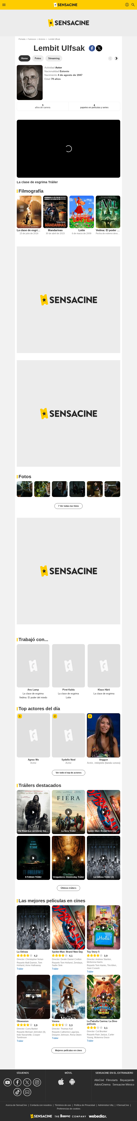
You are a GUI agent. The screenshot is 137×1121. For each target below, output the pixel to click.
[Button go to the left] (110, 58)
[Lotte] (81, 212)
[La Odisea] (33, 927)
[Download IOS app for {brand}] (63, 1081)
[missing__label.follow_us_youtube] (8, 1082)
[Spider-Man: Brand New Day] (68, 927)
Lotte (81, 230)
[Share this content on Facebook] (92, 48)
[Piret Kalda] (68, 665)
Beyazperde (127, 1080)
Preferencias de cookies (68, 1108)
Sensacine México (123, 1084)
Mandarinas (55, 230)
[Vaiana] (68, 997)
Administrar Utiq (105, 1105)
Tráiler (20, 968)
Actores (42, 39)
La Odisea (22, 951)
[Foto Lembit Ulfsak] (24, 489)
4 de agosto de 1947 (70, 75)
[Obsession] (33, 997)
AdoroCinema (102, 1084)
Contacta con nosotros (41, 1105)
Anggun (103, 759)
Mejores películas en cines (68, 1050)
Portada (22, 39)
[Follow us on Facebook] (17, 1082)
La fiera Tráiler (68, 831)
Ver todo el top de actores (69, 772)
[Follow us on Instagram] (37, 1082)
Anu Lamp (33, 689)
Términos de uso (63, 1105)
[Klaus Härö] (104, 665)
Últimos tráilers (68, 888)
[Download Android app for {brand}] (74, 1081)
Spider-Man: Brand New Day (67, 951)
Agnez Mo (33, 759)
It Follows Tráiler (33, 877)
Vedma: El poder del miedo (108, 230)
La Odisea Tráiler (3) (103, 877)
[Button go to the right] (116, 58)
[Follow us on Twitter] (27, 1082)
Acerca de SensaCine (16, 1105)
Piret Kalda (68, 689)
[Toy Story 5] (103, 927)
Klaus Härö (104, 689)
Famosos (32, 39)
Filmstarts (112, 1080)
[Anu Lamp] (33, 665)
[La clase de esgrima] (29, 212)
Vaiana (55, 1021)
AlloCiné (99, 1080)
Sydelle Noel (68, 759)
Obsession (23, 1021)
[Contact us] (27, 1092)
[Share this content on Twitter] (99, 48)
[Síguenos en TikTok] (17, 1092)
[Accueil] (65, 4)
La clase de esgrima (29, 230)
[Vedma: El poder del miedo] (108, 212)
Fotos (25, 476)
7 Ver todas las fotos (68, 506)
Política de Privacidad (84, 1105)
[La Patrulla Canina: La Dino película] (103, 997)
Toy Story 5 (93, 951)
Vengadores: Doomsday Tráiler (68, 877)
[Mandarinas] (55, 212)
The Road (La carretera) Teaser (33, 831)
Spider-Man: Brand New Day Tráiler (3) (104, 831)
